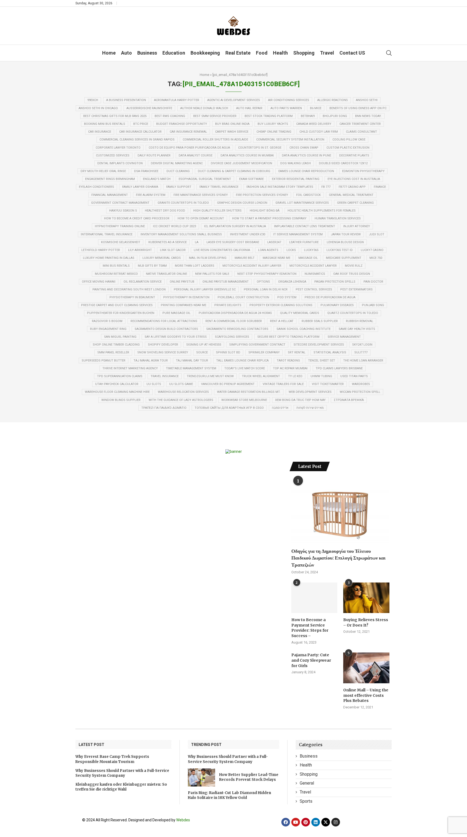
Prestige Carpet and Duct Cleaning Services (117, 305)
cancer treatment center (360, 124)
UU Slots (153, 384)
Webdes (183, 820)
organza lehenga (292, 281)
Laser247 (274, 242)
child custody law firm (318, 131)
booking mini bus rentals (104, 124)
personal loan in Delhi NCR (266, 289)
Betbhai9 (308, 116)
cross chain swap (303, 147)
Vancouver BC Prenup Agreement (228, 384)
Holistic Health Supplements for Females (322, 210)
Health (280, 53)
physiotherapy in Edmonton (186, 297)
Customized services (112, 155)
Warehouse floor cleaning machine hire (117, 392)
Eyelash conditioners (96, 187)
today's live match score (244, 368)
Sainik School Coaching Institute (303, 329)
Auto (126, 53)
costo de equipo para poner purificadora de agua (189, 147)
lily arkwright (140, 250)
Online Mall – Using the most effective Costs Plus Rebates (365, 695)
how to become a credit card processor (136, 218)
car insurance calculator (140, 131)
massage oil (308, 258)
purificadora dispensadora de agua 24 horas (235, 313)
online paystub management (225, 281)
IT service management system (298, 234)
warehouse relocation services (183, 392)
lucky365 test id (339, 250)
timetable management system (191, 368)
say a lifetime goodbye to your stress (176, 337)
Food (262, 53)
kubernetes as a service (167, 242)
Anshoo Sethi (367, 100)
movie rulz (353, 265)
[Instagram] (335, 822)
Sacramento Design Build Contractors (166, 329)
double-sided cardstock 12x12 (343, 163)
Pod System (286, 297)
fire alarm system (150, 195)
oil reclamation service (143, 281)
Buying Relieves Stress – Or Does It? (365, 622)
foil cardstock (308, 195)
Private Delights (227, 305)
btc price (140, 124)
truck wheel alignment (261, 376)
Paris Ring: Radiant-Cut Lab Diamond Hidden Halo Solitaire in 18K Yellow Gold (229, 795)
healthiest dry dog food (165, 210)
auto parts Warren (286, 108)
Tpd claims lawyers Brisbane (339, 368)
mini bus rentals (116, 265)
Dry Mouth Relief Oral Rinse (103, 171)
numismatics (315, 274)
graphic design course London (242, 203)
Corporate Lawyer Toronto (118, 147)
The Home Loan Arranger (363, 360)
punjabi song (373, 305)
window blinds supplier (121, 400)
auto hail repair (249, 108)
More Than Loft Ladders (194, 265)
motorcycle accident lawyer (313, 265)
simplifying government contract (257, 344)
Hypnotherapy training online (120, 226)
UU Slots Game (181, 384)
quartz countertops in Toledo (352, 313)
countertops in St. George (259, 147)
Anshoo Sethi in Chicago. (98, 108)
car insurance (99, 131)
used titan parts (354, 376)
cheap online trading (273, 131)
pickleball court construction (243, 297)
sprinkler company (264, 352)
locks (291, 250)
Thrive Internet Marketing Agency (130, 368)
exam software (251, 179)
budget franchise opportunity (181, 124)
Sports (306, 801)
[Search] (389, 53)
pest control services (314, 289)
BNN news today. (368, 116)
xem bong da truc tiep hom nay (300, 400)
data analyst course (195, 155)
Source (202, 352)
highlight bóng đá (264, 210)
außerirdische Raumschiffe (149, 108)
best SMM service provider (214, 116)
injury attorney (356, 226)
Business (147, 53)
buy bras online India (232, 124)
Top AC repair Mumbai (290, 368)
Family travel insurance (218, 187)
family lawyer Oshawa (140, 187)
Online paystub (182, 281)
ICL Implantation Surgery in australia (235, 226)
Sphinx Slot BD (228, 352)
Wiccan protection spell (360, 392)
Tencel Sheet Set (321, 360)
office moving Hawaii (98, 281)
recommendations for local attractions (164, 321)
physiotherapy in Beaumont (132, 297)
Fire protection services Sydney (262, 195)
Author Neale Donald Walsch (204, 108)
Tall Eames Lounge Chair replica (242, 360)
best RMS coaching (170, 116)
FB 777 (326, 187)
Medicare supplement (343, 258)
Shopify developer (163, 344)
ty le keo (295, 376)
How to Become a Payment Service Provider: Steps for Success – (309, 627)
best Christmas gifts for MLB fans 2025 (114, 116)
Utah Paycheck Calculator (116, 384)
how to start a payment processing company (269, 218)
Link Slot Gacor (173, 250)
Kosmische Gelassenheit (120, 242)
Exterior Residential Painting (295, 179)
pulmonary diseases (337, 305)
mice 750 (375, 258)
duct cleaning (178, 171)
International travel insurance (106, 234)
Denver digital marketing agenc (177, 163)
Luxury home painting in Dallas (108, 258)
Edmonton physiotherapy (363, 171)
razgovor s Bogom (107, 321)
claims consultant (361, 131)
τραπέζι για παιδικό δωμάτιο (163, 408)
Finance (380, 187)
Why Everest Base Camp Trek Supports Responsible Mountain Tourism (112, 759)
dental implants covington (120, 163)
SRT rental (296, 352)
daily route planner (154, 155)
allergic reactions (332, 100)
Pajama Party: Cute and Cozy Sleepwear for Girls (311, 660)
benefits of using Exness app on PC (357, 108)
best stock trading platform (269, 116)
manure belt (245, 258)
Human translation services (338, 218)
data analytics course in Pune (306, 155)
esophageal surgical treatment (205, 179)
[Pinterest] (305, 822)
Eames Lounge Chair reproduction (306, 171)
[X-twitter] (325, 822)
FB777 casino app (352, 187)
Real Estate (238, 53)
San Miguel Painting (120, 337)
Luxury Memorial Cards (161, 258)
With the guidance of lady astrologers (181, 400)
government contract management (120, 203)
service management (344, 337)
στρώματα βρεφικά (349, 400)
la (196, 242)
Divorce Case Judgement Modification (241, 163)
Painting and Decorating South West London (129, 289)
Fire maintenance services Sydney (201, 195)
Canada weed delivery (313, 124)
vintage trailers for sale (283, 384)
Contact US (352, 53)
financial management (109, 195)
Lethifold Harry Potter (100, 250)
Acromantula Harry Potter (176, 100)
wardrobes (361, 384)
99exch (92, 100)
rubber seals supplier (320, 321)
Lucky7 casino (372, 250)
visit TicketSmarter (328, 384)
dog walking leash (295, 163)
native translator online (166, 274)
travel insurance (165, 376)
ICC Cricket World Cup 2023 (174, 226)
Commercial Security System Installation (290, 139)
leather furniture (304, 242)
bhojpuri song (335, 116)
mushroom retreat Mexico (116, 274)
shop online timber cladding (116, 344)
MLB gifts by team (152, 265)
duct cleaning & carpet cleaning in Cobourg (234, 171)
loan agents (268, 250)
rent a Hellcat (281, 321)
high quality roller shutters (217, 210)
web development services (310, 392)
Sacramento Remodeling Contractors (237, 329)
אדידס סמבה (280, 408)
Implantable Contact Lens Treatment (304, 226)
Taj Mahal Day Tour (192, 360)
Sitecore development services (318, 344)
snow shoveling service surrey (162, 352)
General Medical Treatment (351, 195)
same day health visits (357, 329)
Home (109, 53)
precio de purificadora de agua (330, 297)
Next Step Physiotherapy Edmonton (266, 274)
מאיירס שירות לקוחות (310, 408)
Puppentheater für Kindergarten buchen (120, 313)
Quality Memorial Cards (299, 313)
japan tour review (346, 234)
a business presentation (126, 100)
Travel (327, 53)
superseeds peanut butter (103, 360)
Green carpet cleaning (355, 203)
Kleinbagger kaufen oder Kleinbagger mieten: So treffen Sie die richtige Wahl (121, 787)
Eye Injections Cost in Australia (354, 179)
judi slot (376, 234)
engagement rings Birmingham (110, 179)
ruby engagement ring (108, 329)
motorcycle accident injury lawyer (251, 265)
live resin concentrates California (222, 250)
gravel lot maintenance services (302, 203)
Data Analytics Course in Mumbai (247, 155)
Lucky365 (311, 250)
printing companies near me (183, 305)
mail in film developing (207, 258)
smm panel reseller (113, 352)
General (307, 783)
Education (173, 53)
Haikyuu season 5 (123, 210)
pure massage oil (176, 313)
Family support (178, 187)
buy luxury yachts (273, 124)
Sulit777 (361, 352)
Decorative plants (354, 155)
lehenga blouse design (345, 242)
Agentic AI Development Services (233, 100)
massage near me (276, 258)
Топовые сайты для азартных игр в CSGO (229, 408)
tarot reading (288, 360)
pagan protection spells (334, 281)
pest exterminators (356, 289)
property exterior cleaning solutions (280, 305)
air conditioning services (288, 100)
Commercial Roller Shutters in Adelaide (215, 139)
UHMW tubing (321, 376)
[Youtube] (295, 822)
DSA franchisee (146, 171)
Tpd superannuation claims (119, 376)
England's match (157, 179)
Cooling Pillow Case (348, 139)
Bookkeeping (205, 53)
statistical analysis (329, 352)
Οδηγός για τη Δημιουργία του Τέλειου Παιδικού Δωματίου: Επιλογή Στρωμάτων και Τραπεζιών (338, 558)
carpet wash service (231, 131)
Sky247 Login (362, 344)
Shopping (304, 53)
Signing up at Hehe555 (203, 344)
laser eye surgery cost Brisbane (232, 242)
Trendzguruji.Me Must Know (210, 376)
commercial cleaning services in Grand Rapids (137, 139)
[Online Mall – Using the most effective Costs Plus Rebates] (366, 667)
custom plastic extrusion (347, 147)
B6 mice (315, 108)
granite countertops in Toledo (183, 203)
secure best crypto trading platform (288, 337)
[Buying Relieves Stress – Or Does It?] (366, 597)
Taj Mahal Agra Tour (151, 360)
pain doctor (373, 281)
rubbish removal (359, 321)
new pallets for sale (212, 274)
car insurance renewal (188, 131)
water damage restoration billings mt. (249, 392)
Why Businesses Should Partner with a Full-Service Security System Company (122, 773)
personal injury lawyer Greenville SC (205, 289)
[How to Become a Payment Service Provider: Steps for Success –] (314, 597)
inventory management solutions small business (181, 234)
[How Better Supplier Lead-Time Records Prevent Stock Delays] (201, 777)
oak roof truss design (351, 274)
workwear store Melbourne (244, 400)
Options (263, 281)
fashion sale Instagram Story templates (279, 187)
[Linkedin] (315, 822)
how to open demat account (201, 218)
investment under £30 (247, 234)
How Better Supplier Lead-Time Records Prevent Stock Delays (248, 777)
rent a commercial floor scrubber (233, 321)
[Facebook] (285, 822)
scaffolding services (232, 337)
